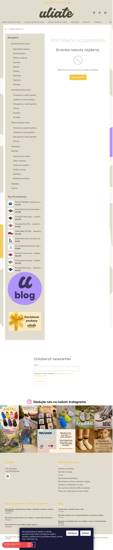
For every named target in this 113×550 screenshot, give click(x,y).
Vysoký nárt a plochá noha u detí (71, 509)
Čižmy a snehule (20, 58)
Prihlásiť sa (39, 381)
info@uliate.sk (11, 469)
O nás (60, 475)
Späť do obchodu (78, 77)
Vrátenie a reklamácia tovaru (70, 485)
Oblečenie (15, 146)
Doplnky (14, 151)
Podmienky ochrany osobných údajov (74, 481)
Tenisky (16, 71)
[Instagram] (7, 476)
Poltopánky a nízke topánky (25, 104)
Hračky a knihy (19, 170)
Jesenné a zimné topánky (24, 99)
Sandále (16, 84)
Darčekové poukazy (21, 178)
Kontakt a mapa (65, 472)
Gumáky (16, 62)
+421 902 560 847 (12, 471)
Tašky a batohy (19, 161)
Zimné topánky (19, 53)
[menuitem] (11, 22)
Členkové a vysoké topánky (24, 95)
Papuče (16, 67)
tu (36, 539)
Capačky (17, 80)
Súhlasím (84, 533)
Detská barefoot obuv (20, 44)
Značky (14, 188)
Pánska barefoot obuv (20, 123)
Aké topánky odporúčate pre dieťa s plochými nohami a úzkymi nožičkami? (29, 510)
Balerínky (17, 76)
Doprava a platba (65, 469)
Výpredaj (15, 184)
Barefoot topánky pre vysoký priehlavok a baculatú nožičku (80, 515)
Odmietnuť (71, 533)
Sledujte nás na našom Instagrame (59, 402)
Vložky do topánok (21, 165)
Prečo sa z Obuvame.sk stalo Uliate (73, 491)
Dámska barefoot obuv (21, 90)
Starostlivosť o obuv (21, 156)
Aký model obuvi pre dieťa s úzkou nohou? (21, 524)
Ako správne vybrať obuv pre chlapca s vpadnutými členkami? (29, 518)
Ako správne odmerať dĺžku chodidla (74, 488)
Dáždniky (17, 174)
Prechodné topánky (21, 49)
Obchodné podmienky (67, 478)
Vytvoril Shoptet (102, 538)
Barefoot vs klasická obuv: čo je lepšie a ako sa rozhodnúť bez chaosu (82, 522)
